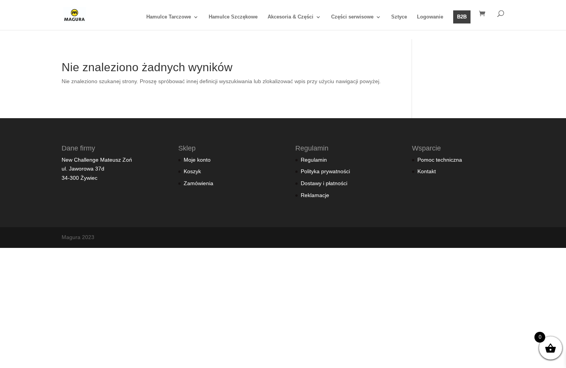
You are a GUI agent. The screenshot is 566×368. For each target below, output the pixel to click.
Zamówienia (198, 183)
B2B (462, 17)
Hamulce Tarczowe (168, 17)
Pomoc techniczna (439, 160)
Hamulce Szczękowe (233, 17)
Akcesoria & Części (290, 17)
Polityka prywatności (325, 171)
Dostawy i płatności (324, 183)
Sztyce (399, 17)
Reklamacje (315, 195)
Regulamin (314, 160)
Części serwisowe (352, 17)
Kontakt (426, 171)
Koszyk (192, 171)
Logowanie (430, 17)
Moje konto (197, 160)
